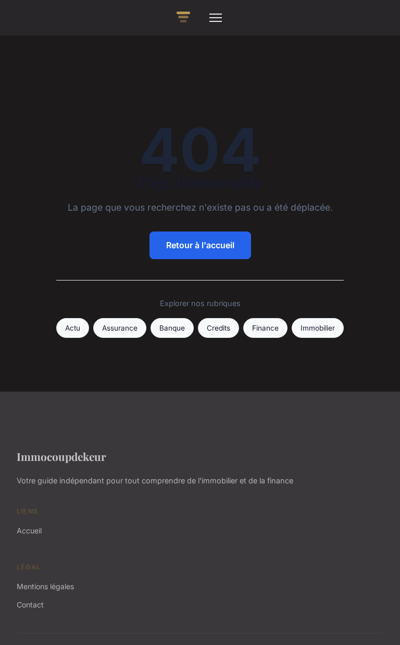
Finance (265, 328)
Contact (30, 604)
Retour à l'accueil (200, 245)
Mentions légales (45, 586)
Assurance (120, 328)
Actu (72, 328)
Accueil (29, 530)
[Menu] (215, 17)
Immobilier (318, 328)
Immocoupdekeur (61, 456)
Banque (172, 328)
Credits (218, 328)
